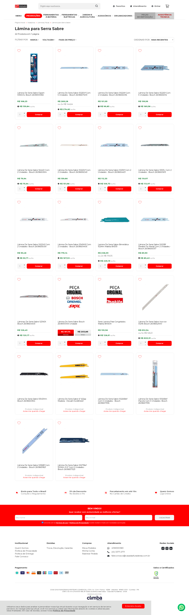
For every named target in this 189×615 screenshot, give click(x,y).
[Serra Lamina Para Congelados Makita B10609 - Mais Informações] (114, 297)
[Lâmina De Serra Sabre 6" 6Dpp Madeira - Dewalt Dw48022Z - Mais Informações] (74, 374)
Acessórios (31, 23)
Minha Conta (88, 551)
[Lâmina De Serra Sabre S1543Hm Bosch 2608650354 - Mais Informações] (34, 374)
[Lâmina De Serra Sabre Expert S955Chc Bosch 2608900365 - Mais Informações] (34, 68)
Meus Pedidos (89, 548)
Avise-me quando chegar (34, 411)
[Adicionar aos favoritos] (19, 50)
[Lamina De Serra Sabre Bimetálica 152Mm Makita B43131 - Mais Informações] (114, 219)
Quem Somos (21, 548)
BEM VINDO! (94, 508)
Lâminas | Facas (44, 23)
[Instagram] (166, 549)
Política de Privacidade (64, 611)
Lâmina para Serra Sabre (61, 23)
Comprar (39, 114)
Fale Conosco (21, 556)
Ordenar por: (142, 40)
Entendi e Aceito (133, 606)
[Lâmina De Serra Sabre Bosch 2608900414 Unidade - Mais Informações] (74, 297)
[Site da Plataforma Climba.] (94, 597)
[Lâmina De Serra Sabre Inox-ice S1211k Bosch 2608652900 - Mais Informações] (155, 297)
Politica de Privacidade (79, 523)
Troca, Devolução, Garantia (60, 548)
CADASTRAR (164, 518)
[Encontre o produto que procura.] (96, 6)
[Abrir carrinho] (169, 6)
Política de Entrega (24, 553)
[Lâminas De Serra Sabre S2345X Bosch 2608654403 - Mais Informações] (34, 297)
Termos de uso (62, 523)
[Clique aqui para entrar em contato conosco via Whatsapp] (181, 607)
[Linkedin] (170, 549)
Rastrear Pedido (90, 553)
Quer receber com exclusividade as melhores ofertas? (94, 512)
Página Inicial (20, 23)
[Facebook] (162, 549)
